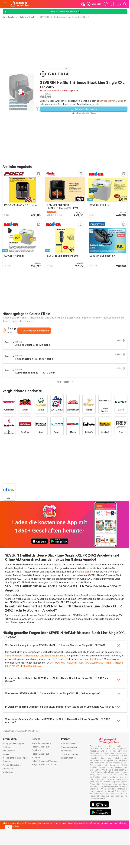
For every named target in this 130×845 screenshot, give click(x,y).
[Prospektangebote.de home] (19, 4)
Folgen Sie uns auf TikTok (44, 764)
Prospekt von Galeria (112, 100)
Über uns (7, 761)
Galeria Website (85, 571)
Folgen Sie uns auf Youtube (44, 761)
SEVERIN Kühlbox (32, 666)
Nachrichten (8, 772)
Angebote (33, 17)
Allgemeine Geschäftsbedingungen (89, 823)
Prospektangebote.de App (15, 758)
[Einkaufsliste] (118, 3)
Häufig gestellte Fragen (13, 743)
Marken (6, 754)
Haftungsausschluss (62, 823)
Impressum (8, 768)
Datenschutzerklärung (117, 823)
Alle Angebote (9, 751)
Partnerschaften (68, 758)
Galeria (23, 17)
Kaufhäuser (96, 659)
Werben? (7, 747)
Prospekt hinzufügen (12, 765)
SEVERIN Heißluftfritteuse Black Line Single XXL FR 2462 (35, 655)
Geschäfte (12, 17)
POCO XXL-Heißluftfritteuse (69, 662)
